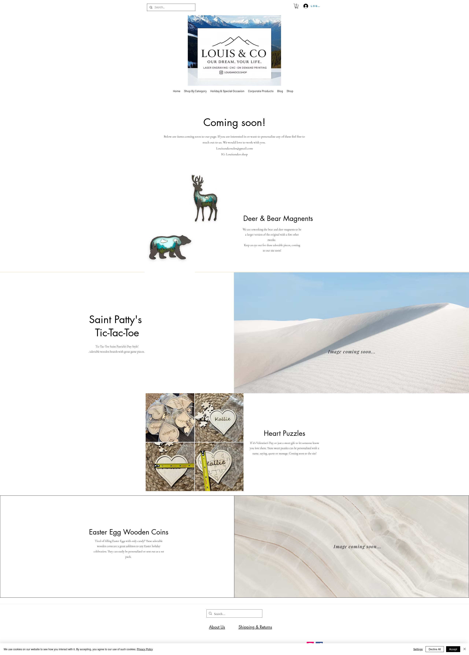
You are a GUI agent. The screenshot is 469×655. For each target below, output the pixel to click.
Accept (453, 649)
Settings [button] (418, 649)
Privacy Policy (145, 649)
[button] (296, 6)
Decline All (435, 649)
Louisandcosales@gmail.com (234, 148)
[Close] (464, 649)
